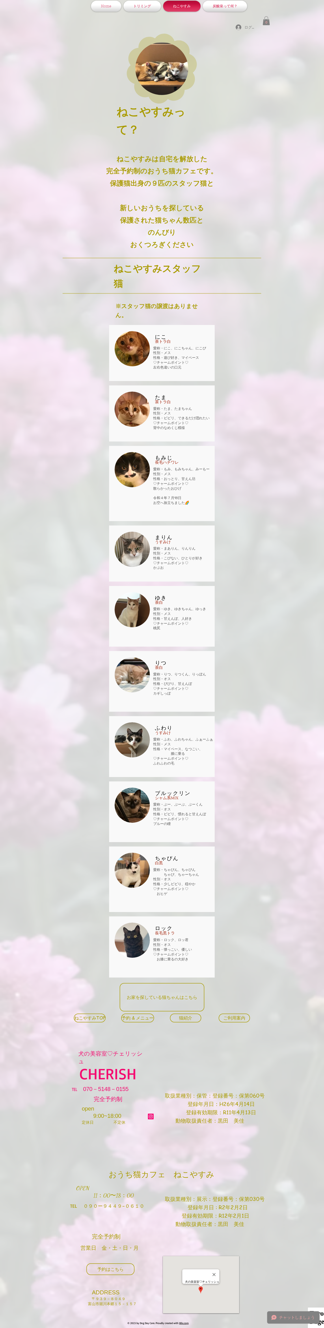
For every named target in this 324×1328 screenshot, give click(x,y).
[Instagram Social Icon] (151, 1116)
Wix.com (184, 1323)
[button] (266, 20)
